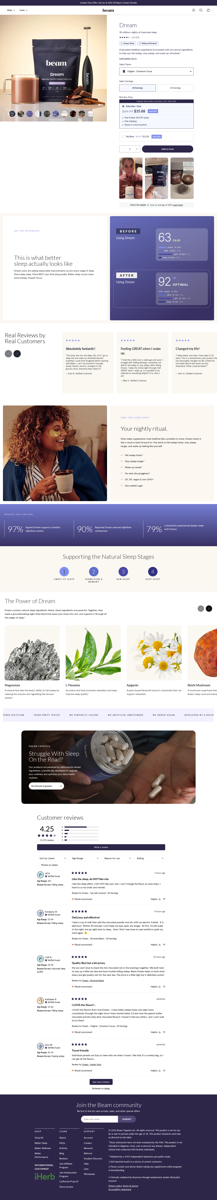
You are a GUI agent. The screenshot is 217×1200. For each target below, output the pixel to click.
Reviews (63, 1158)
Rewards (88, 1147)
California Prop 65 (68, 1181)
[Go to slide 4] (12, 114)
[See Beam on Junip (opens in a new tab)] (107, 1088)
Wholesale (89, 1173)
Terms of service (130, 1185)
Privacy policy (115, 1185)
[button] (11, 10)
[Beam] (108, 10)
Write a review (101, 847)
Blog (61, 1153)
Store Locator (66, 1186)
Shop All (39, 1137)
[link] (129, 37)
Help (86, 1163)
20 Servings (175, 87)
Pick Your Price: (126, 97)
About (62, 1137)
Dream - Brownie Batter (93, 980)
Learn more (178, 205)
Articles (63, 1147)
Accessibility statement (119, 1189)
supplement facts (128, 59)
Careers (88, 1142)
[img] (52, 876)
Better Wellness (43, 1147)
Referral (88, 1153)
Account (88, 1137)
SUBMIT (127, 1119)
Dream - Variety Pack (91, 1064)
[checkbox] (52, 865)
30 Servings (137, 87)
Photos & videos (49, 864)
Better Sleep (41, 1142)
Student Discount (93, 1158)
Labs (86, 1168)
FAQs (62, 1142)
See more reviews (101, 1081)
